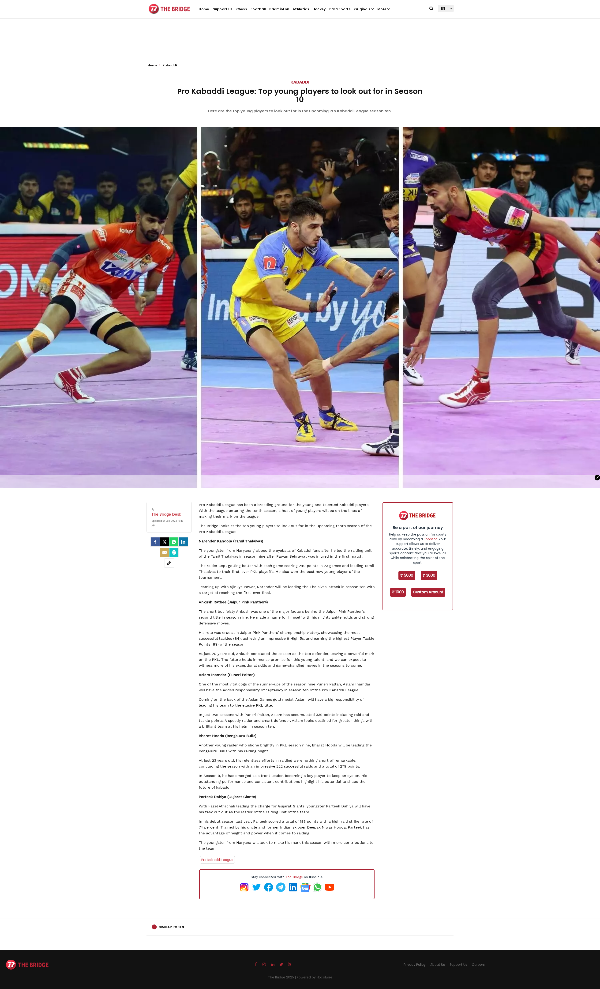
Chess (241, 9)
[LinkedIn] (183, 542)
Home (204, 9)
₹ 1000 (398, 592)
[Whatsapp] (174, 542)
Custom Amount (428, 592)
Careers (478, 964)
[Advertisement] (300, 44)
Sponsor (430, 539)
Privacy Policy (415, 964)
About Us (437, 964)
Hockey (319, 9)
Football (258, 9)
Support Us (223, 9)
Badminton (279, 9)
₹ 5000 (406, 575)
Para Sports (340, 9)
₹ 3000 (429, 575)
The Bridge (294, 877)
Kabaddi (299, 82)
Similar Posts (171, 927)
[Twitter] (164, 542)
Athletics (301, 9)
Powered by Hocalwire (314, 977)
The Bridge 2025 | (282, 977)
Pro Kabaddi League (217, 859)
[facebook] (155, 542)
